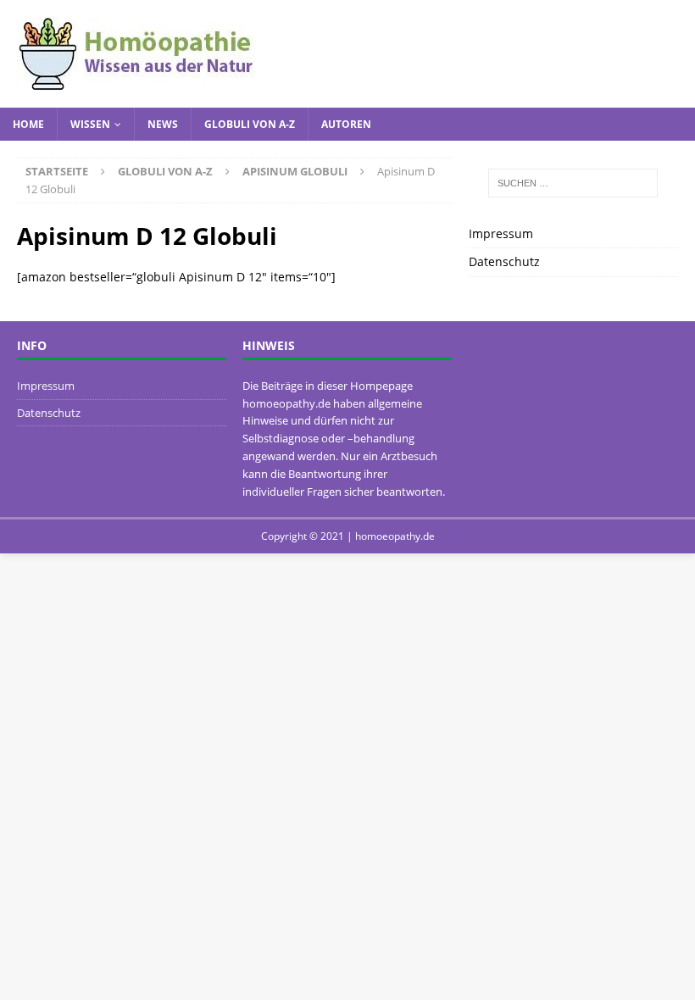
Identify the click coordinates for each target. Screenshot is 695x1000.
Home (28, 124)
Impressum (501, 233)
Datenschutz (504, 261)
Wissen (90, 124)
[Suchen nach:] (573, 183)
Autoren (346, 124)
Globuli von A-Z (249, 124)
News (162, 124)
